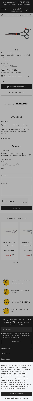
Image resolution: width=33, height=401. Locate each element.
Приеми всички (16, 394)
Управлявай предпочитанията (16, 398)
